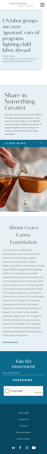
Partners (23, 426)
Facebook (20, 447)
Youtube (33, 447)
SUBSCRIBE (22, 380)
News (12, 56)
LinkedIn (13, 447)
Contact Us (23, 419)
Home (5, 56)
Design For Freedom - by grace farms (23, 5)
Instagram (26, 447)
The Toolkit (23, 413)
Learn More (10, 342)
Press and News (23, 432)
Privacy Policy (23, 439)
